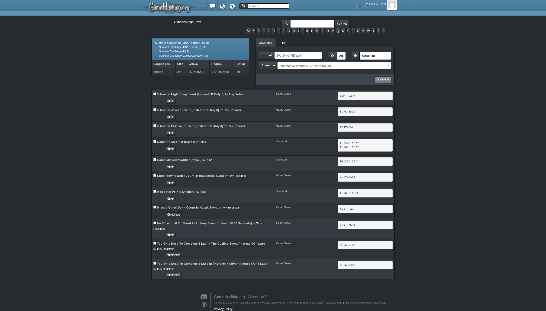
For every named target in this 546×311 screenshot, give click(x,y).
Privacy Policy (223, 309)
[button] (202, 5)
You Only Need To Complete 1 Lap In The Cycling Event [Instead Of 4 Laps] (211, 243)
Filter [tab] (283, 42)
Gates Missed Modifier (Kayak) (179, 160)
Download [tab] (265, 42)
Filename (268, 65)
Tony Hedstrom (237, 94)
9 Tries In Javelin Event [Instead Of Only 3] (187, 110)
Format (267, 55)
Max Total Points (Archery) (176, 191)
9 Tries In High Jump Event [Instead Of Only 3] (190, 94)
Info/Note (175, 214)
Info (172, 101)
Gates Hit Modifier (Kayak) (175, 141)
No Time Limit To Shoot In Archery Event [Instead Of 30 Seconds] (204, 223)
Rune (202, 141)
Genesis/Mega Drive (188, 21)
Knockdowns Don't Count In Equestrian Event (190, 175)
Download (383, 79)
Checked (368, 55)
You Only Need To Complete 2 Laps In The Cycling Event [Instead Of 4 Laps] (212, 263)
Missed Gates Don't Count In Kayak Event (187, 207)
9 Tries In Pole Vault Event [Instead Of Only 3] (189, 126)
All (248, 31)
